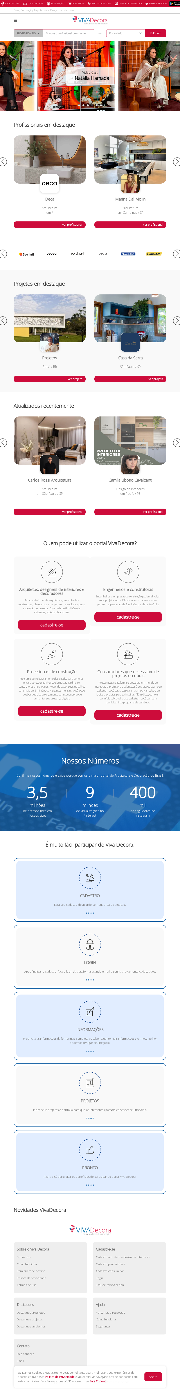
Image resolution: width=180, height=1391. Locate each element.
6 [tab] (101, 105)
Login (99, 1278)
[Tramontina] (102, 254)
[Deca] (77, 254)
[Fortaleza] (128, 254)
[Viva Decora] (90, 20)
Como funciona (27, 1264)
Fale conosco (25, 1354)
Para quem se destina (31, 1271)
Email (20, 1361)
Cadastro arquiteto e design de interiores (122, 1257)
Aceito (153, 1377)
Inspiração (57, 3)
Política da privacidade (31, 1278)
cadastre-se (51, 625)
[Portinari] (52, 254)
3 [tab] (88, 105)
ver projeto (75, 379)
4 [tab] (92, 105)
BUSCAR (155, 33)
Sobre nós (24, 1257)
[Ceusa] (26, 254)
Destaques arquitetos (31, 1312)
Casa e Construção (130, 3)
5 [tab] (96, 105)
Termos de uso (26, 1285)
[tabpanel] (90, 76)
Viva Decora (12, 3)
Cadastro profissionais (110, 1264)
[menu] (15, 20)
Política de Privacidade (60, 1377)
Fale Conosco (99, 1381)
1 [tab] (79, 105)
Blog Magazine (101, 3)
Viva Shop (78, 3)
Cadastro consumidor (110, 1271)
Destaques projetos (30, 1319)
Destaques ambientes (31, 1326)
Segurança (103, 1326)
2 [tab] (83, 105)
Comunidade (35, 3)
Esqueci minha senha (110, 1285)
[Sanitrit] (153, 254)
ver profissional (72, 224)
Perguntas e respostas (110, 1312)
